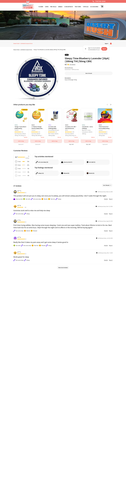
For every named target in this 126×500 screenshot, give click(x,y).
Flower (41, 7)
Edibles (60, 7)
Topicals (85, 7)
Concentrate (68, 7)
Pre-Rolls (53, 7)
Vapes (46, 7)
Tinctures (78, 7)
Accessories (94, 7)
